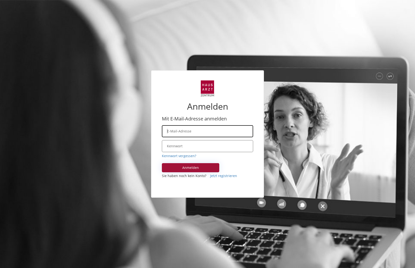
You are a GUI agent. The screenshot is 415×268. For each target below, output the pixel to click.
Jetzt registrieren (223, 175)
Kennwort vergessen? (179, 156)
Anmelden (190, 167)
